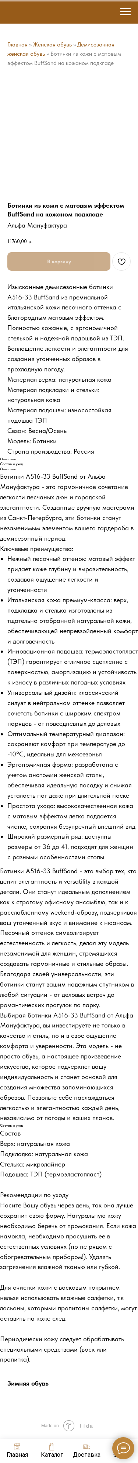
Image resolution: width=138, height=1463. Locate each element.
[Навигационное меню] (125, 11)
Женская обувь (52, 44)
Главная (17, 44)
